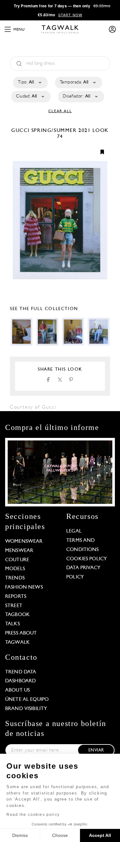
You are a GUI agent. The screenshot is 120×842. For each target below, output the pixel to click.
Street (13, 605)
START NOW (70, 14)
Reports (15, 596)
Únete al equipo (27, 699)
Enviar (96, 750)
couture (17, 560)
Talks (12, 624)
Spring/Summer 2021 (61, 130)
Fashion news (24, 587)
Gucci (21, 130)
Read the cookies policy (33, 814)
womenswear (24, 541)
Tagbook (17, 614)
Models (15, 568)
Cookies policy (86, 559)
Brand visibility (26, 708)
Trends (15, 578)
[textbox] (30, 82)
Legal (74, 531)
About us (17, 690)
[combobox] (30, 82)
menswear (19, 550)
